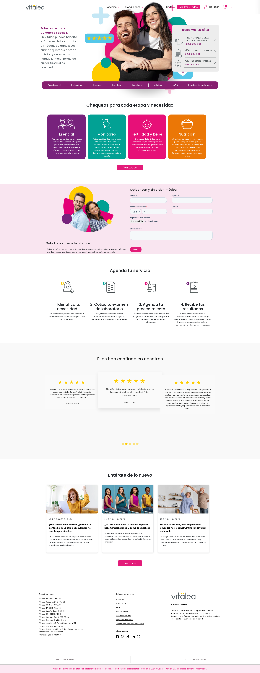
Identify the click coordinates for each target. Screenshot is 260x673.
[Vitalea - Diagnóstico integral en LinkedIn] (133, 636)
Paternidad (77, 85)
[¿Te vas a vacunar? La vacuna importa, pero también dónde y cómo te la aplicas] (127, 500)
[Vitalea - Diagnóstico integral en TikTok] (128, 636)
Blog (118, 607)
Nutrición (158, 85)
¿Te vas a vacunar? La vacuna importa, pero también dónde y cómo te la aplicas (127, 526)
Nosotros (120, 599)
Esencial (97, 85)
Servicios (111, 7)
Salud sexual (54, 85)
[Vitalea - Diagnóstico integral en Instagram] (122, 636)
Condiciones (133, 7)
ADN (175, 85)
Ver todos (130, 167)
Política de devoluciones (195, 659)
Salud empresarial (123, 615)
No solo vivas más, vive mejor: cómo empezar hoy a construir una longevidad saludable (183, 528)
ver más (130, 563)
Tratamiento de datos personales (130, 624)
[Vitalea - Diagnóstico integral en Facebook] (117, 636)
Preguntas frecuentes (124, 620)
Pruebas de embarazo (200, 85)
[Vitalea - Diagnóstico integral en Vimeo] (138, 636)
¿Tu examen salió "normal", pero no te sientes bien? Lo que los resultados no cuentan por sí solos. (70, 528)
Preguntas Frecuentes (65, 659)
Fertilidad (117, 85)
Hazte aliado (121, 603)
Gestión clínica (122, 611)
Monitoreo (137, 85)
